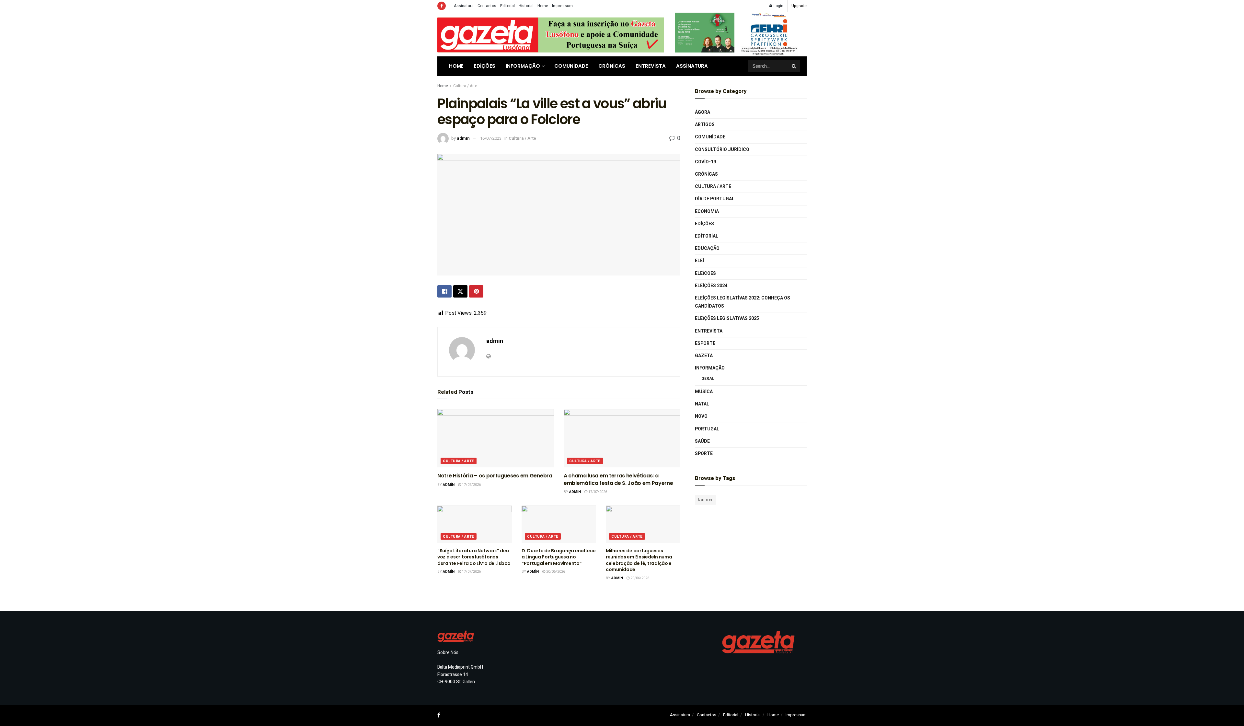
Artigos (705, 124)
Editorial (507, 6)
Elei (699, 260)
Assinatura (464, 6)
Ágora (702, 112)
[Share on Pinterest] (476, 291)
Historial (526, 6)
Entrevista (651, 66)
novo (701, 416)
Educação (707, 248)
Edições (484, 66)
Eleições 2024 (711, 285)
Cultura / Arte (465, 86)
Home (542, 6)
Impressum (562, 6)
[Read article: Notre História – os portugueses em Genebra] (495, 438)
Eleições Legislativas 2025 (727, 318)
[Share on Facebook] (444, 291)
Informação (523, 66)
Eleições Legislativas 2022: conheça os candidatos (742, 302)
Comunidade (571, 66)
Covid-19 (705, 161)
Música (704, 391)
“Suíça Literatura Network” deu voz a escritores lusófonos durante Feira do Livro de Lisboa (474, 557)
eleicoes (705, 273)
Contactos (487, 6)
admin (463, 138)
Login (778, 6)
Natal (702, 404)
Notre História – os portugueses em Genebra (494, 475)
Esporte (705, 343)
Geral (707, 378)
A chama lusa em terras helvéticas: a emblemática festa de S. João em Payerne (618, 479)
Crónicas (611, 66)
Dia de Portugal (714, 198)
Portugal (707, 429)
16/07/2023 (490, 138)
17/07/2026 (471, 484)
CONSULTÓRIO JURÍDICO (722, 149)
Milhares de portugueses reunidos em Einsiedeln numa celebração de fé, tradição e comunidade (639, 560)
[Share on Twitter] (460, 291)
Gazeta (704, 355)
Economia (707, 211)
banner (705, 499)
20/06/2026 (555, 571)
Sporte (704, 453)
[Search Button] (794, 66)
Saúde (702, 441)
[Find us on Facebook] (441, 6)
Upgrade (799, 6)
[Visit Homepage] (550, 34)
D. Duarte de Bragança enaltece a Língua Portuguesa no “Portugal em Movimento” (559, 557)
